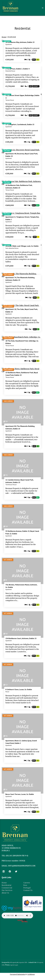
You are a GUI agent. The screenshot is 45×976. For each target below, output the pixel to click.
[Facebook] (10, 871)
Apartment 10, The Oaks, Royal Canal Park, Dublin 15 (21, 310)
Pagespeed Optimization (17, 974)
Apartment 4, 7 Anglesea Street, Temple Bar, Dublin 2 (22, 218)
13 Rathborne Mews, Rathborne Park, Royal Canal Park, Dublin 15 (21, 373)
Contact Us (27, 890)
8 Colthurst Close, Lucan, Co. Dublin (18, 689)
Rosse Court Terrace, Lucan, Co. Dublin (19, 794)
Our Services (7, 890)
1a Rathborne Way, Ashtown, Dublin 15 (19, 42)
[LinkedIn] (3, 871)
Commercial (7, 888)
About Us (5, 893)
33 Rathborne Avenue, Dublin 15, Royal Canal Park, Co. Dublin (22, 532)
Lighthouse (31, 974)
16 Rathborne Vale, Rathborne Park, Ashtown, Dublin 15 (18, 186)
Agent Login (14, 965)
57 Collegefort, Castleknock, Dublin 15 (19, 124)
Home (4, 37)
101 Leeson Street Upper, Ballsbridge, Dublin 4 (22, 96)
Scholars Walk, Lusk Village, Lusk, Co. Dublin (22, 246)
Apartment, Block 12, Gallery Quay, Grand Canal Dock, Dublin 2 (21, 742)
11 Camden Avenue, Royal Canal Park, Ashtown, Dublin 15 (19, 481)
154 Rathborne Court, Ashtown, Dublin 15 (20, 638)
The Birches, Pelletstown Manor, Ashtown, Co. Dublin (21, 586)
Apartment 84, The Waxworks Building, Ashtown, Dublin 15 (20, 427)
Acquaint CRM (22, 962)
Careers (26, 883)
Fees (25, 885)
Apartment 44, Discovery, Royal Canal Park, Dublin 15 (21, 155)
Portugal (27, 888)
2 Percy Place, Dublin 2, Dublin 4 (17, 69)
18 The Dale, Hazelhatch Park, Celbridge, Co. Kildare (22, 342)
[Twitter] (16, 871)
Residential (6, 885)
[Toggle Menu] (42, 8)
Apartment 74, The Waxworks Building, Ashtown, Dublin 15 (20, 278)
